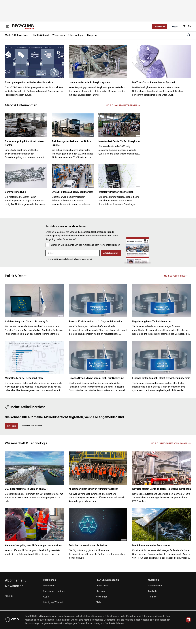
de (184, 26)
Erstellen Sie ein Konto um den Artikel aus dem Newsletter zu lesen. (86, 244)
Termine (152, 596)
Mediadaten (154, 591)
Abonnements (155, 585)
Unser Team (102, 585)
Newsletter (14, 586)
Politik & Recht (15, 276)
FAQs (98, 602)
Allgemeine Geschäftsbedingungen (59, 623)
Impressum (49, 585)
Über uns (100, 591)
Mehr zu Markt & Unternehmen (121, 105)
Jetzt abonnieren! (110, 253)
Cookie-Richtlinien (114, 623)
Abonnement (15, 580)
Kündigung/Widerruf (53, 602)
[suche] (188, 35)
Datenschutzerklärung (54, 591)
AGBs (46, 596)
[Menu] (7, 26)
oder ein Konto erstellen (32, 426)
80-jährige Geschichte (104, 619)
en (189, 26)
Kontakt (9, 595)
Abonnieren (160, 26)
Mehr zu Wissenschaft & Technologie (169, 443)
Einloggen (11, 426)
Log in (174, 26)
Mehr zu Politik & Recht (175, 276)
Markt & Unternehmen (21, 105)
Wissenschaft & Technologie (26, 443)
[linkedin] (188, 620)
